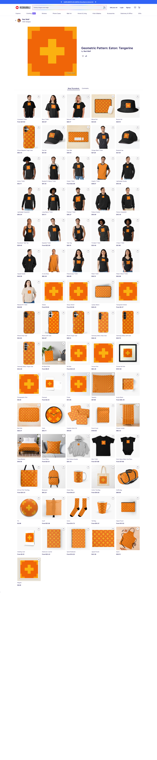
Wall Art (69, 13)
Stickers (44, 13)
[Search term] (104, 7)
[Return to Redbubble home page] (23, 7)
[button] (78, 2)
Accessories (110, 13)
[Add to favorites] (83, 56)
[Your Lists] (135, 7)
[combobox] (69, 7)
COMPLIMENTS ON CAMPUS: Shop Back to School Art (78, 2)
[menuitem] (18, 13)
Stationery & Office (126, 13)
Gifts (139, 13)
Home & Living (82, 13)
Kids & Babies (97, 13)
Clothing (30, 13)
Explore (18, 13)
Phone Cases (57, 13)
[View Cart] (139, 7)
